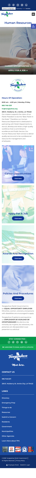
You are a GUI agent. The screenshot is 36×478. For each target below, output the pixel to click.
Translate (28, 8)
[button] (33, 26)
